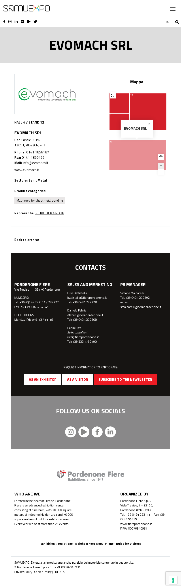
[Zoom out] (161, 172)
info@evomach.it (36, 162)
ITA (167, 22)
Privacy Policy (23, 571)
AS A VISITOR (77, 379)
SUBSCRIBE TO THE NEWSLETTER (125, 379)
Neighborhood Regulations (94, 543)
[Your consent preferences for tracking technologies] (173, 580)
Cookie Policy (43, 571)
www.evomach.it (26, 169)
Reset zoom (161, 157)
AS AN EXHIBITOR (43, 379)
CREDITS (59, 571)
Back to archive (26, 239)
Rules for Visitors (128, 543)
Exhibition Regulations (56, 543)
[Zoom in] (161, 166)
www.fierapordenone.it (136, 523)
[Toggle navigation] (172, 9)
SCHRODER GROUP (49, 213)
